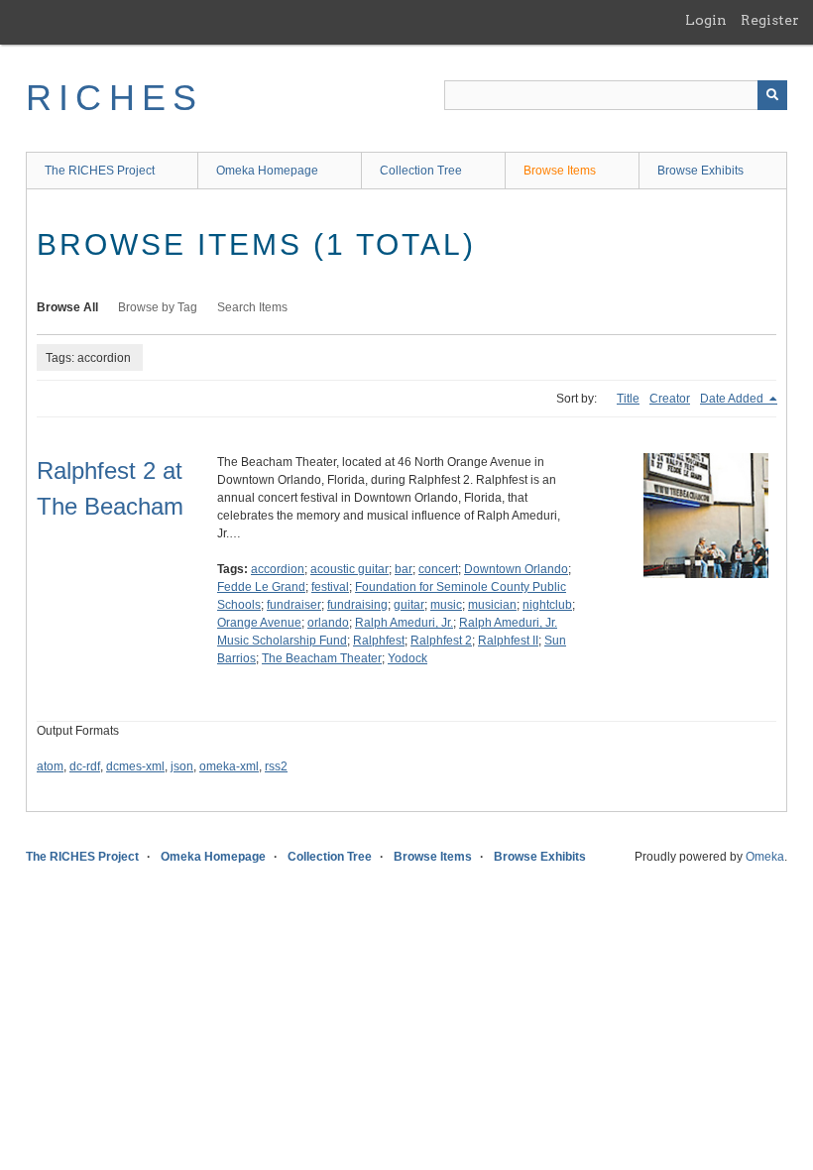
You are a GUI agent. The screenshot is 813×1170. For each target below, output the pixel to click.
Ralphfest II (508, 640)
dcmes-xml (135, 766)
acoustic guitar (349, 569)
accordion (277, 569)
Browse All (67, 307)
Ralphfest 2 (441, 640)
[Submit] (772, 95)
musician (492, 605)
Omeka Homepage (267, 170)
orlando (328, 623)
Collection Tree (421, 170)
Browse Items (559, 170)
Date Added (733, 399)
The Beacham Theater (322, 658)
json (182, 766)
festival (330, 587)
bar (403, 569)
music (446, 605)
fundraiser (294, 605)
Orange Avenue (259, 623)
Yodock (407, 658)
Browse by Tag (157, 307)
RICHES (114, 97)
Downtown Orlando (516, 569)
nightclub (547, 605)
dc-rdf (84, 766)
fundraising (357, 605)
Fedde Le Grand (261, 587)
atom (50, 766)
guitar (409, 605)
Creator (669, 399)
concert (438, 569)
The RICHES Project (100, 170)
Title (628, 399)
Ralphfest (379, 640)
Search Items (252, 307)
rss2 (276, 766)
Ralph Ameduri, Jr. (404, 623)
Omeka (765, 857)
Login (706, 20)
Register (770, 20)
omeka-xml (229, 766)
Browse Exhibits (700, 170)
